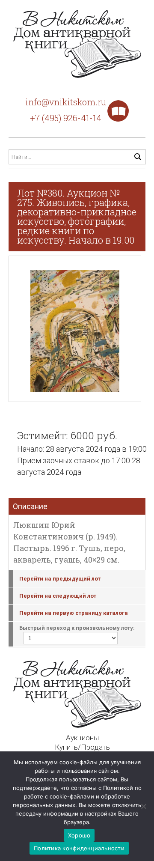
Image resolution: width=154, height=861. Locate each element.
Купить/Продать (82, 747)
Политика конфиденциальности (79, 848)
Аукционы (82, 737)
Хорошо (79, 835)
